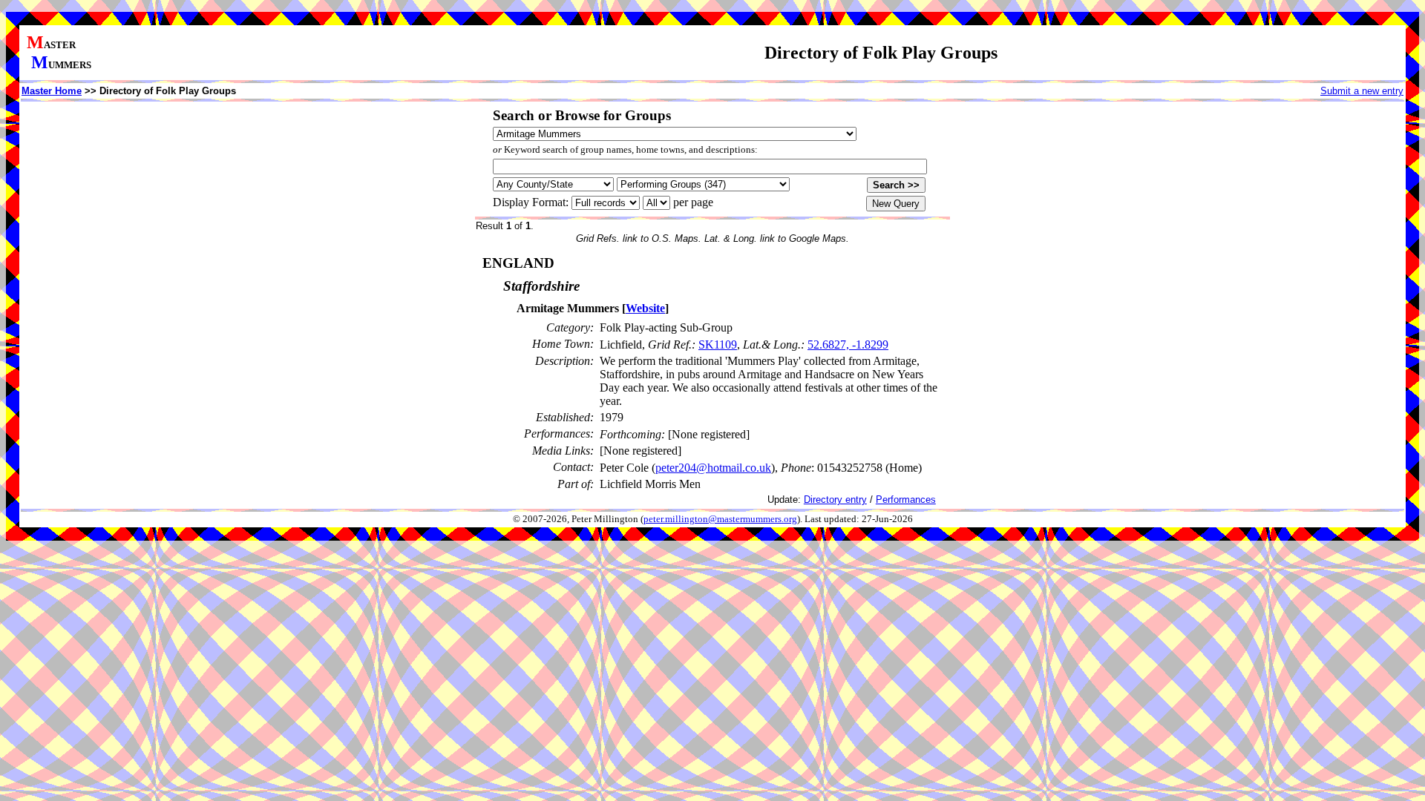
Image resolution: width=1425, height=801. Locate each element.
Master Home (52, 90)
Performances (906, 499)
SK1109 (717, 344)
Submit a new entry (1361, 90)
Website (645, 308)
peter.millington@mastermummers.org (720, 519)
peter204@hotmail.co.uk (713, 467)
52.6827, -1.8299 (848, 344)
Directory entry (835, 499)
